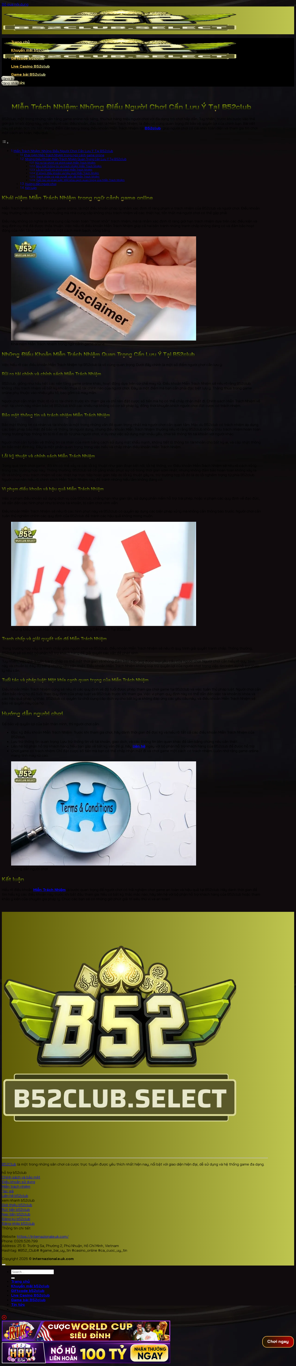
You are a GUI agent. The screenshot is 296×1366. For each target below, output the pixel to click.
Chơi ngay (278, 1341)
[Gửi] (13, 1278)
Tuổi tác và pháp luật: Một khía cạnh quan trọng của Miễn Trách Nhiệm (80, 180)
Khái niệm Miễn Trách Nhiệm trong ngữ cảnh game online (64, 155)
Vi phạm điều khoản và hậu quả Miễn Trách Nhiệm (67, 173)
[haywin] (86, 1362)
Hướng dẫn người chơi (40, 184)
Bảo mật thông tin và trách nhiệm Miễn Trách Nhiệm (69, 166)
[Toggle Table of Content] (5, 142)
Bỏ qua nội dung (15, 4)
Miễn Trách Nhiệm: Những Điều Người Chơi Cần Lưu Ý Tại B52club (63, 151)
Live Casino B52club (30, 66)
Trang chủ (20, 42)
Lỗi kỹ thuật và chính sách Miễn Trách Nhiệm (64, 169)
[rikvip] (86, 1340)
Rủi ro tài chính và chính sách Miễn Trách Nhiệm (65, 162)
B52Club (9, 1164)
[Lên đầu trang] (4, 1264)
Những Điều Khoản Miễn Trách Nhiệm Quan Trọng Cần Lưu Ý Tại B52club (75, 159)
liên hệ (139, 746)
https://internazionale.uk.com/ (43, 1236)
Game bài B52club (28, 74)
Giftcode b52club (27, 58)
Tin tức (18, 1304)
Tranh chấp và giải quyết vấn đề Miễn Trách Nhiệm (67, 176)
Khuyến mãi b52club (30, 50)
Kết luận (31, 188)
